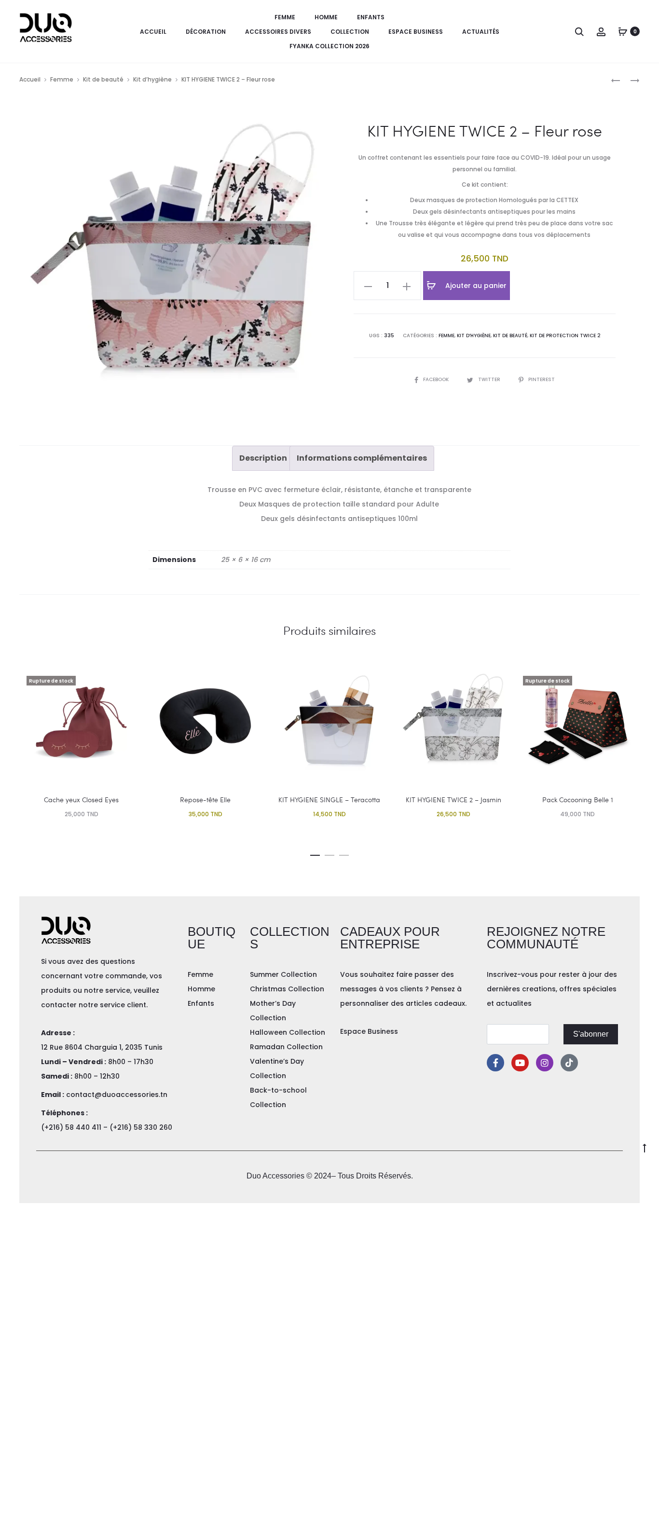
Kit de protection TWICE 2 (565, 335)
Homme (326, 17)
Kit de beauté (103, 79)
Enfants (370, 17)
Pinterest (541, 379)
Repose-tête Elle (205, 799)
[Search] (579, 31)
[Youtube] (520, 1062)
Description (263, 458)
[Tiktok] (569, 1062)
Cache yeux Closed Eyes (81, 799)
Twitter (490, 379)
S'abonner (590, 1034)
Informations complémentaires (362, 458)
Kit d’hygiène (152, 79)
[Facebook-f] (495, 1062)
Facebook (436, 379)
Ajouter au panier (475, 285)
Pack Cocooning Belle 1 (577, 799)
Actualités (480, 31)
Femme (285, 17)
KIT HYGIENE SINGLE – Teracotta (329, 799)
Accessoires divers (278, 31)
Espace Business (415, 31)
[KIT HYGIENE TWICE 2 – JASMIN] (630, 80)
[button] (315, 853)
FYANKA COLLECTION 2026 (329, 46)
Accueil (153, 31)
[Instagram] (544, 1062)
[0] (623, 31)
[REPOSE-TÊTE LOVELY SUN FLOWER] (615, 80)
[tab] (263, 458)
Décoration (206, 31)
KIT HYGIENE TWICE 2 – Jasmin (453, 799)
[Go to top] (644, 1147)
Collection (349, 31)
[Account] (601, 31)
